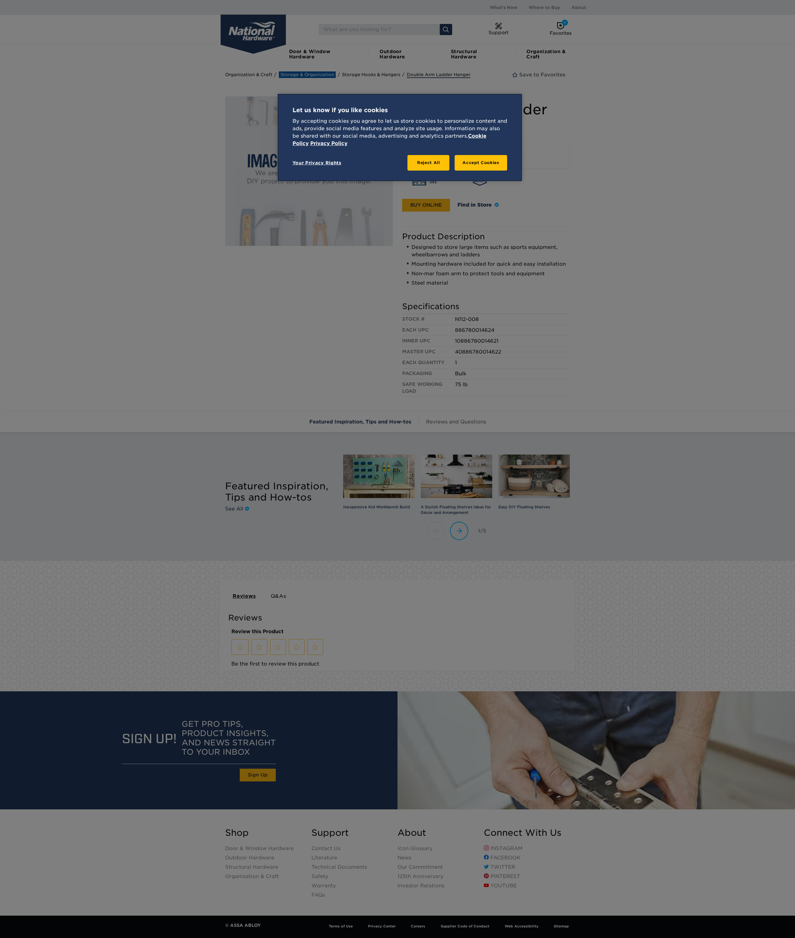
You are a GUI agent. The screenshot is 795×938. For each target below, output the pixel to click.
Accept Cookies (480, 162)
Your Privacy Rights (317, 162)
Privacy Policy (329, 143)
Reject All (428, 162)
